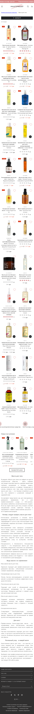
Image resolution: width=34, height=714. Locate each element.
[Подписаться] (32, 686)
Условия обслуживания (12, 708)
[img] (8, 51)
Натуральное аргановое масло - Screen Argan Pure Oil (9, 210)
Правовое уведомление (24, 710)
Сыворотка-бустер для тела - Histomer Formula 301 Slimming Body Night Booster (25, 111)
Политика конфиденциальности (24, 706)
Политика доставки (23, 708)
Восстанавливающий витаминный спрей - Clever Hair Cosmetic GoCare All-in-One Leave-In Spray (7, 458)
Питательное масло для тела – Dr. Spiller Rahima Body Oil (8, 47)
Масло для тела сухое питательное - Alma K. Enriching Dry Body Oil (25, 276)
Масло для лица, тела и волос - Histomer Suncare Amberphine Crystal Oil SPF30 (25, 179)
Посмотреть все (17, 470)
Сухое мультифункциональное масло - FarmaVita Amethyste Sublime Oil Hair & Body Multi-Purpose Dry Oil (8, 243)
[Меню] (2, 6)
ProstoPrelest (14, 704)
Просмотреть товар (14, 136)
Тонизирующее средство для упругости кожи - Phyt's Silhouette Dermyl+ (25, 344)
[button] (28, 6)
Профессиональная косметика (9, 12)
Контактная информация (11, 710)
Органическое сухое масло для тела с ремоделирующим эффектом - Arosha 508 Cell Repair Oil (25, 146)
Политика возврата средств (9, 706)
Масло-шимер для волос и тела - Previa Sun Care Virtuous (25, 210)
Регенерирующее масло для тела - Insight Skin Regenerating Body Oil (8, 179)
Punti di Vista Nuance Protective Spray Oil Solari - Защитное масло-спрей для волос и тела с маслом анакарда (9, 311)
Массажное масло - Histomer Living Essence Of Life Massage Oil (25, 47)
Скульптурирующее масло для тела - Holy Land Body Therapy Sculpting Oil (9, 377)
